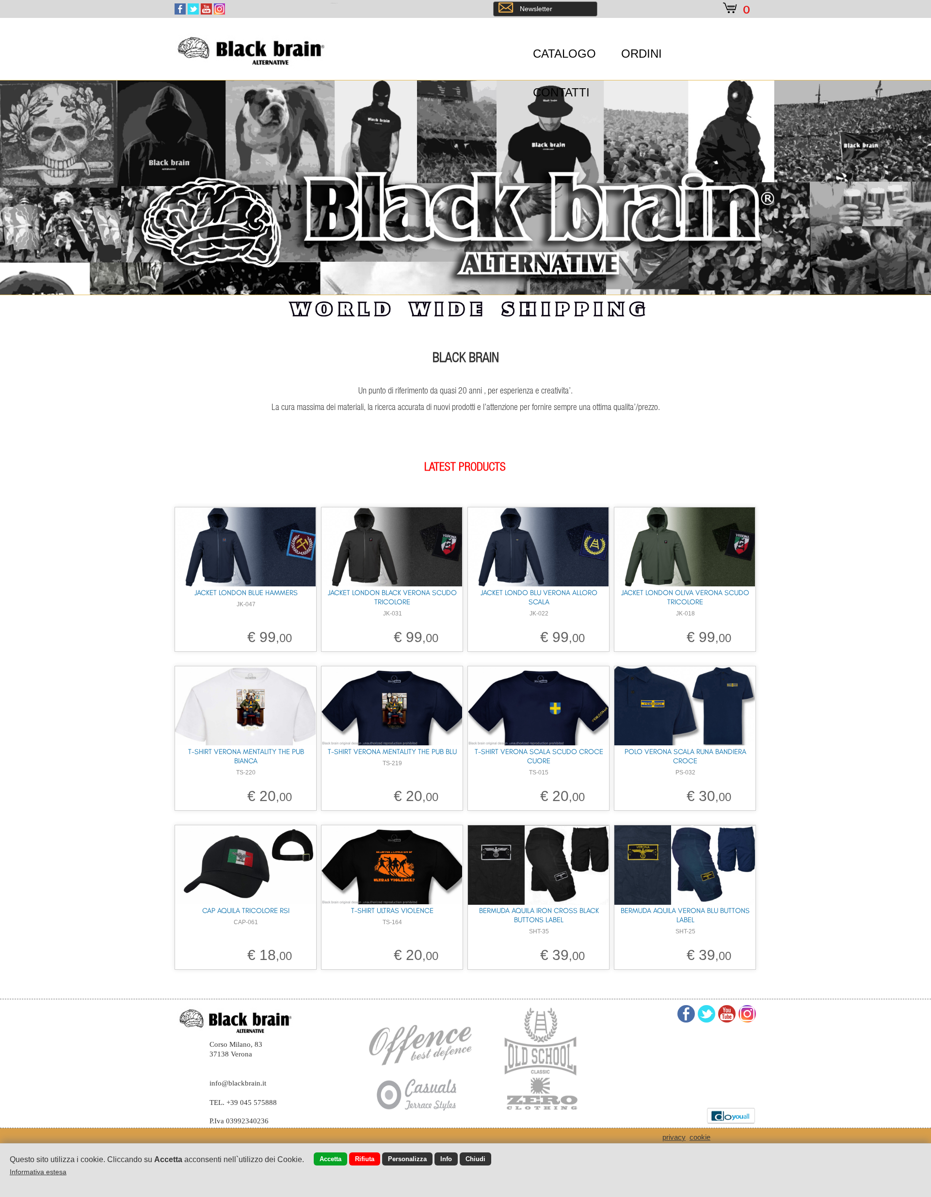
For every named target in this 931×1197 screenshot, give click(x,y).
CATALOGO (564, 53)
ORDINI (641, 53)
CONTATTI (561, 92)
